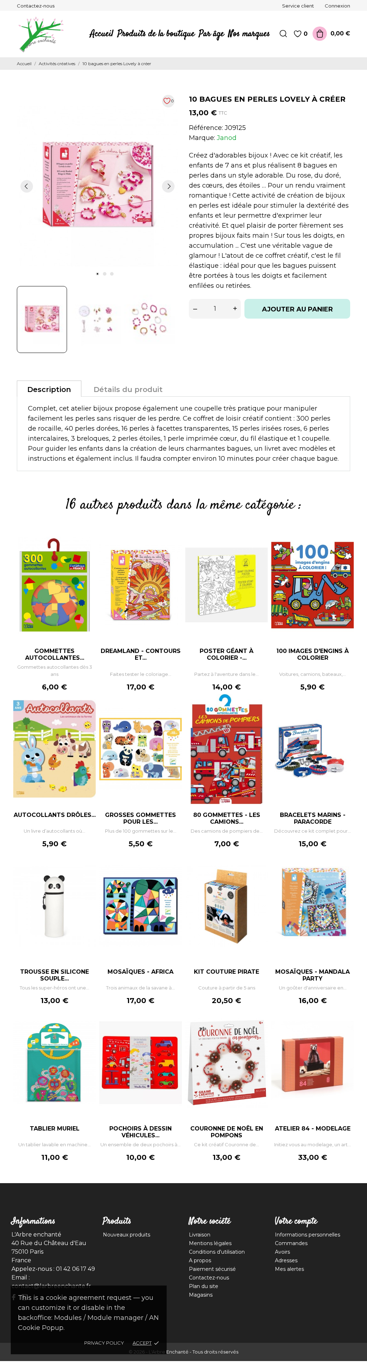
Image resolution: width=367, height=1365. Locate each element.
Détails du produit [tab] (128, 389)
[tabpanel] (97, 186)
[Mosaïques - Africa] (172, 872)
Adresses (286, 1260)
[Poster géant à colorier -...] (258, 551)
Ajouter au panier (297, 309)
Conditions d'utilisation (217, 1252)
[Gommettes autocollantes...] (86, 551)
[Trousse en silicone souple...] (86, 872)
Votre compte (296, 1221)
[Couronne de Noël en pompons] (258, 1029)
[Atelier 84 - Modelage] (344, 1029)
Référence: (206, 128)
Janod (227, 138)
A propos (200, 1260)
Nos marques (249, 34)
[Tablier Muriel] (86, 1029)
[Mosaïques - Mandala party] (344, 872)
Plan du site (203, 1286)
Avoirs (282, 1252)
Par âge (211, 34)
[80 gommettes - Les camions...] (258, 715)
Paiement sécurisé (212, 1269)
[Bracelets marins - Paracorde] (344, 715)
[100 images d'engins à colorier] (344, 551)
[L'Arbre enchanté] (40, 34)
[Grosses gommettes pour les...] (172, 715)
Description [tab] (49, 389)
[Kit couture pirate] (258, 872)
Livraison (199, 1234)
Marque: (202, 138)
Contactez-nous (35, 6)
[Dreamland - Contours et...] (172, 551)
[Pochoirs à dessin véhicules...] (172, 1029)
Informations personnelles (307, 1234)
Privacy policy (104, 1343)
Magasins (201, 1295)
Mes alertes (289, 1269)
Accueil (101, 34)
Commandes (291, 1243)
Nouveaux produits (126, 1234)
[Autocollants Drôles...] (86, 715)
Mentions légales (210, 1243)
